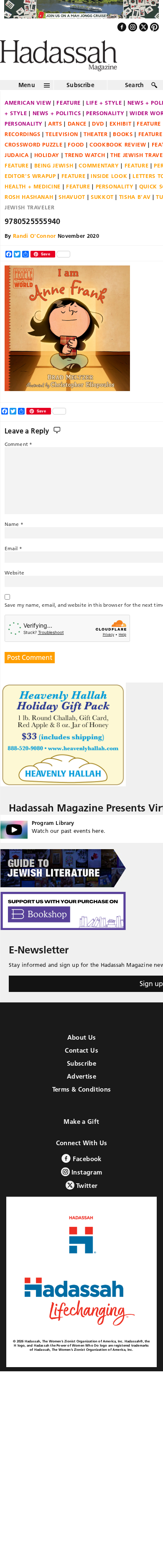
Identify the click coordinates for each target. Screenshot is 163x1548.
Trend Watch (85, 173)
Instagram (86, 1190)
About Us (81, 1055)
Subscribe (80, 103)
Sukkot (102, 214)
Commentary (99, 183)
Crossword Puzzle (33, 162)
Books (122, 152)
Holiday (47, 173)
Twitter (86, 1203)
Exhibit (121, 141)
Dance (77, 141)
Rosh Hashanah (29, 214)
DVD (98, 141)
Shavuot (72, 214)
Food (76, 162)
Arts (55, 141)
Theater (96, 152)
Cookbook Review (117, 162)
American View (28, 120)
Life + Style (104, 120)
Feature (68, 120)
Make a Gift (81, 1139)
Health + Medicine (33, 204)
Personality (105, 131)
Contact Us (81, 1068)
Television (62, 152)
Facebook (86, 1176)
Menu (26, 103)
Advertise (81, 1094)
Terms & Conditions (81, 1107)
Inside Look (109, 194)
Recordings (23, 152)
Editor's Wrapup (30, 194)
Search (134, 103)
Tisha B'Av (135, 214)
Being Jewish (54, 183)
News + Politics (57, 131)
